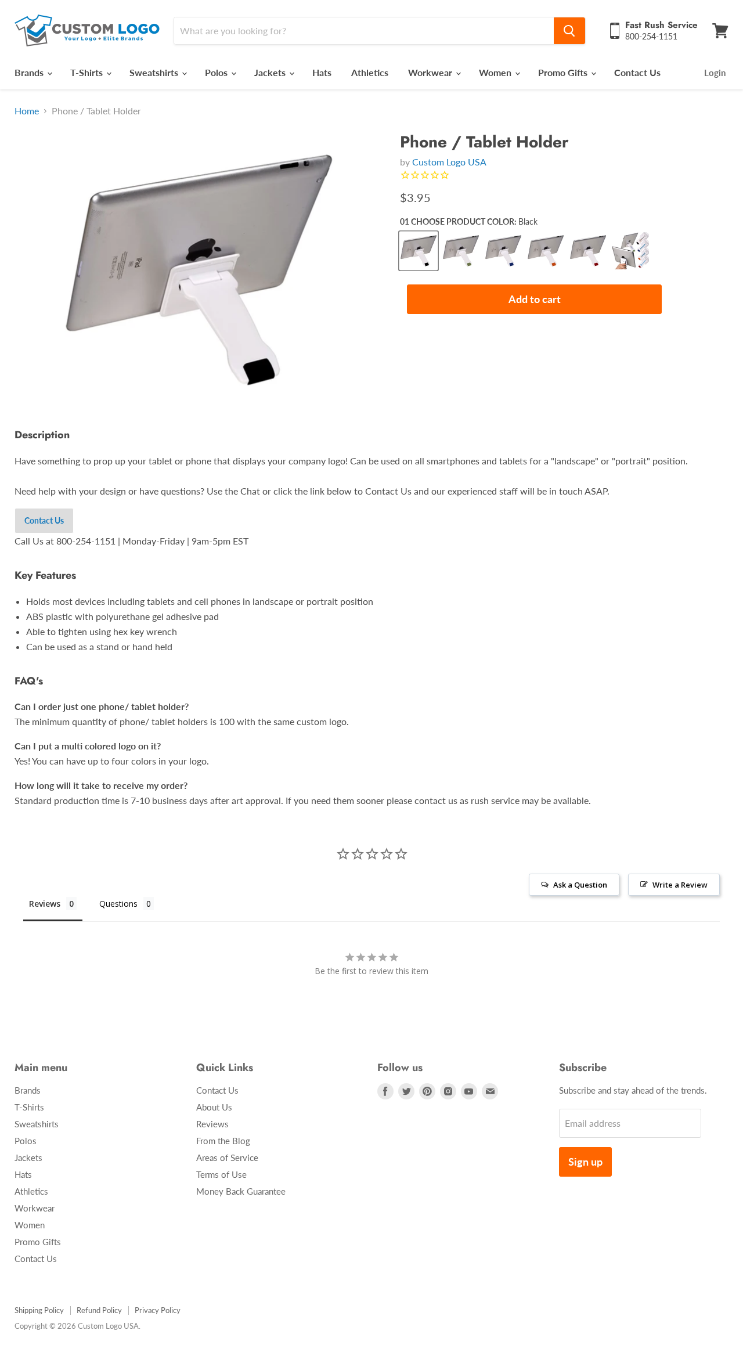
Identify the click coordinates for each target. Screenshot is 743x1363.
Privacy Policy (158, 1310)
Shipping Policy (39, 1310)
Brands (30, 72)
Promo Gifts (564, 72)
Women (496, 72)
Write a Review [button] (680, 884)
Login (715, 72)
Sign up (585, 1161)
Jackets (271, 72)
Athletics (369, 72)
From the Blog (223, 1140)
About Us (214, 1107)
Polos (217, 72)
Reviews (212, 1124)
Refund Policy (99, 1310)
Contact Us (637, 72)
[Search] (569, 30)
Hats (321, 72)
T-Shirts (87, 72)
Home (27, 111)
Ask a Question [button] (580, 884)
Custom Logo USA (449, 161)
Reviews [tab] (44, 903)
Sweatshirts (155, 72)
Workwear (431, 72)
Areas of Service (227, 1157)
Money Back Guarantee (241, 1191)
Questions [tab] (118, 903)
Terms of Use (221, 1174)
